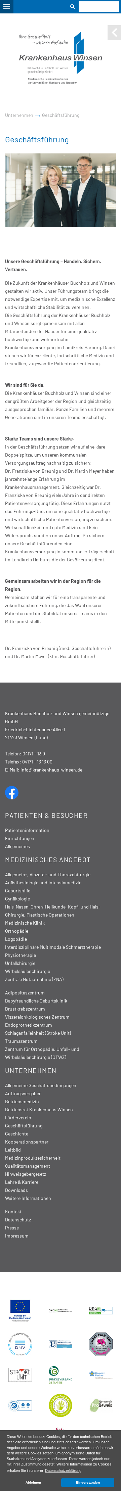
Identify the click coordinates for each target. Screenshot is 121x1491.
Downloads (16, 1190)
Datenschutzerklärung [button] (63, 1471)
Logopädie (16, 939)
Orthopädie (16, 931)
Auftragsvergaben (23, 1093)
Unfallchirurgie (20, 963)
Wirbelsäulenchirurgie (27, 971)
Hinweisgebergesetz (25, 1174)
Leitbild (13, 1150)
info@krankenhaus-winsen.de (51, 770)
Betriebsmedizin (22, 1101)
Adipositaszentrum (25, 992)
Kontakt (13, 1211)
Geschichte (16, 1133)
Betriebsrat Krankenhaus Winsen (39, 1109)
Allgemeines (17, 846)
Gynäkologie (17, 898)
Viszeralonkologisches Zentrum (37, 1017)
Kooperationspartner (26, 1142)
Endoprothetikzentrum (28, 1025)
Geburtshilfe (17, 890)
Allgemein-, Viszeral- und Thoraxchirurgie (47, 874)
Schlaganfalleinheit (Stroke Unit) (38, 1033)
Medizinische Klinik (25, 923)
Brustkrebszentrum (25, 1009)
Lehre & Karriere (21, 1182)
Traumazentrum (21, 1041)
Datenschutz (18, 1219)
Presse (12, 1227)
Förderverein (18, 1117)
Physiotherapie (20, 955)
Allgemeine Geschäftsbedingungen (40, 1085)
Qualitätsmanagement (27, 1166)
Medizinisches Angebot (48, 860)
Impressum (17, 1236)
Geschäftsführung (60, 115)
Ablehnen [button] (33, 1482)
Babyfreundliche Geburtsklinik (36, 1001)
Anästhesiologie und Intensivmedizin (43, 882)
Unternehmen (19, 115)
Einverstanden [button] (88, 1482)
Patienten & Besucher (46, 815)
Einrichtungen (19, 838)
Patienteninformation (27, 830)
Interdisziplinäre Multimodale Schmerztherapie (53, 947)
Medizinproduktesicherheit (33, 1158)
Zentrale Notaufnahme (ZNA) (34, 979)
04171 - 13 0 (34, 753)
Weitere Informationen (28, 1198)
